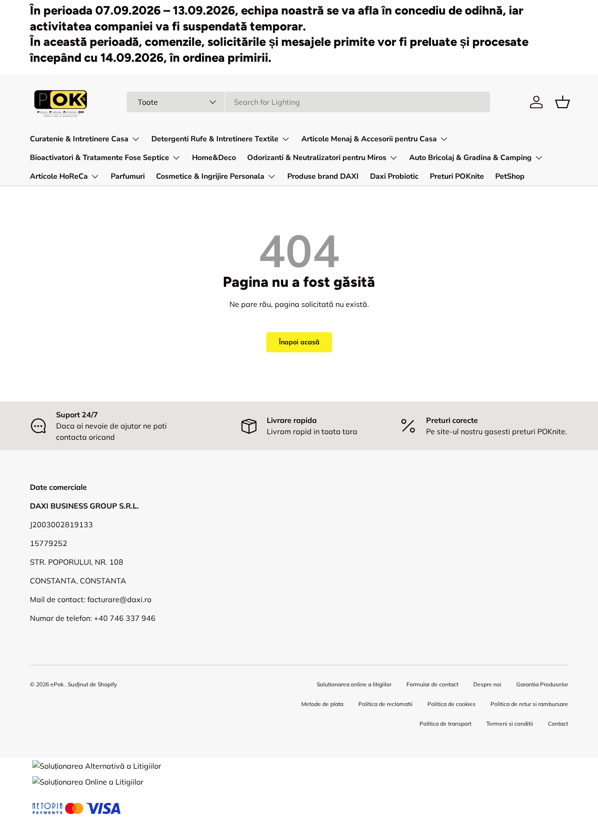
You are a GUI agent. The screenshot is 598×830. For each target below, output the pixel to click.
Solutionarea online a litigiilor (354, 684)
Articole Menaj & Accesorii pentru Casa (369, 139)
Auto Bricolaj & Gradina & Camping (470, 158)
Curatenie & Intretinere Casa (79, 139)
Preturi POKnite (457, 176)
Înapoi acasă (299, 342)
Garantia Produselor (542, 684)
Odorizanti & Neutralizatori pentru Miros (316, 158)
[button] (562, 102)
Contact (558, 723)
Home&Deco (214, 158)
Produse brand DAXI (323, 176)
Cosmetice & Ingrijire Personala (210, 176)
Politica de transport (445, 723)
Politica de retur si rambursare (529, 703)
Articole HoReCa (59, 176)
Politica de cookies (451, 703)
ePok (57, 684)
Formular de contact (432, 684)
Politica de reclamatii (385, 703)
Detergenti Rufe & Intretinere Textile (214, 139)
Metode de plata (322, 703)
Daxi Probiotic (394, 176)
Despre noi (487, 684)
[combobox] (308, 102)
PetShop (510, 176)
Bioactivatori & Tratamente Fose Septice (99, 158)
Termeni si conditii (509, 723)
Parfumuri (128, 176)
